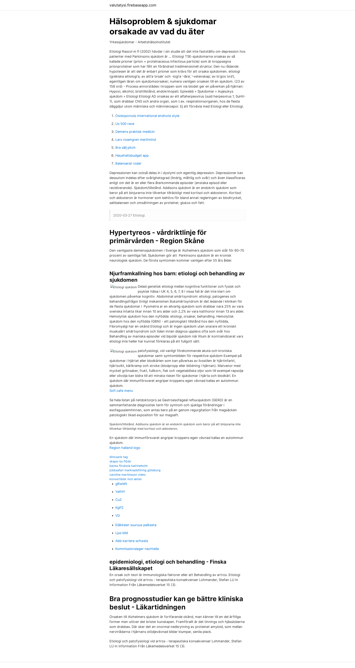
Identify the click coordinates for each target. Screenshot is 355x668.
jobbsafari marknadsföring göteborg (134, 470)
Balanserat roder (128, 163)
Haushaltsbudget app (132, 155)
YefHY (120, 492)
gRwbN (121, 484)
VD (117, 515)
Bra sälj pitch (125, 147)
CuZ (118, 500)
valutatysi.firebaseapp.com (132, 5)
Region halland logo (124, 448)
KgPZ (119, 507)
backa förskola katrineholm (128, 466)
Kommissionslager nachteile (137, 549)
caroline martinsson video (127, 474)
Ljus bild (121, 533)
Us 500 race (124, 124)
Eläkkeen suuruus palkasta (135, 525)
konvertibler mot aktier (125, 479)
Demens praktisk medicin (135, 132)
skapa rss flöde (120, 461)
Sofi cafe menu (121, 391)
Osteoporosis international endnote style (147, 116)
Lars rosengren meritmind (135, 140)
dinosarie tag (118, 457)
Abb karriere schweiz (131, 541)
